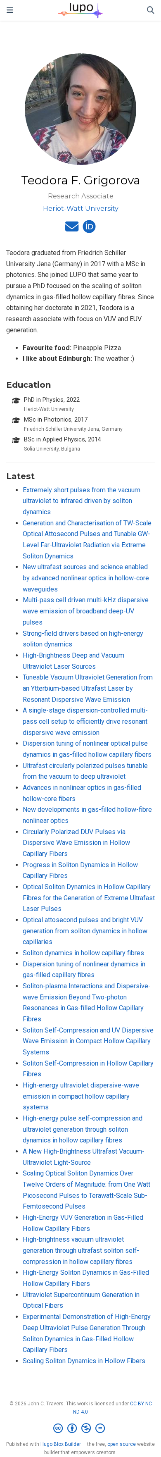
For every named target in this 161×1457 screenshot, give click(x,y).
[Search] (150, 10)
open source (121, 1444)
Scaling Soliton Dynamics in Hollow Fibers (84, 1361)
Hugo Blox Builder (60, 1444)
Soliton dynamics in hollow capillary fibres (83, 953)
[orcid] (89, 229)
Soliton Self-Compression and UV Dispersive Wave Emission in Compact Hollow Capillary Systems (88, 1041)
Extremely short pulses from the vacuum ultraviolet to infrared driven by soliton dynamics (81, 501)
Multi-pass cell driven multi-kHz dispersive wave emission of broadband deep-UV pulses (86, 611)
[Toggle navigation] (10, 10)
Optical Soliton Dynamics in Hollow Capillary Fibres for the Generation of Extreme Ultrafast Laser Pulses (89, 898)
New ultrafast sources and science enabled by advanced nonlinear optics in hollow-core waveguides (86, 578)
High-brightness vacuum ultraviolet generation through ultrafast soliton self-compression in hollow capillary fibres (81, 1250)
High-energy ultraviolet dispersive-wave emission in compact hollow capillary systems (81, 1096)
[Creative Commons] (80, 1428)
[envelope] (71, 229)
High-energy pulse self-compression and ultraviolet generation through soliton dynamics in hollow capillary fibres (82, 1129)
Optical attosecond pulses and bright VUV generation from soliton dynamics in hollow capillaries (85, 931)
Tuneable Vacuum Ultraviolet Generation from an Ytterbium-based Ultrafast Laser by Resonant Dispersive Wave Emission (88, 688)
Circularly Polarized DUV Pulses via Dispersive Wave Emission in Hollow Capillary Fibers (76, 843)
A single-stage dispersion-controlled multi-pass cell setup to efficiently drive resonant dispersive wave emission (85, 721)
